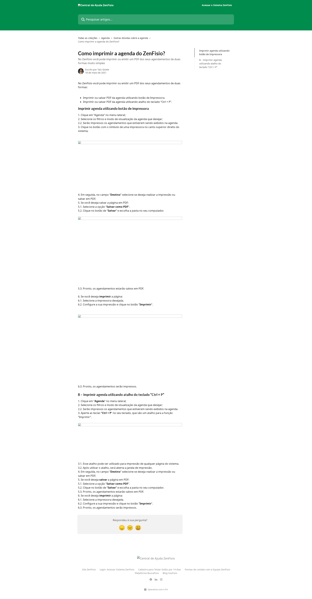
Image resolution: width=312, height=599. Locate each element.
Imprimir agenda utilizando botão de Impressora (214, 52)
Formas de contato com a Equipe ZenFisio (207, 569)
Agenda (105, 38)
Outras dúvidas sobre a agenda (131, 38)
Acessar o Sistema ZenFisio (217, 5)
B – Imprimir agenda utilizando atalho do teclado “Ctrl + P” (210, 63)
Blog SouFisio (170, 573)
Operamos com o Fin (158, 589)
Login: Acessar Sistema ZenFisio (117, 569)
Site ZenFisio (89, 569)
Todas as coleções (87, 38)
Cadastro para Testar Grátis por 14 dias (159, 569)
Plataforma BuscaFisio (147, 573)
